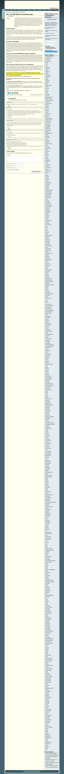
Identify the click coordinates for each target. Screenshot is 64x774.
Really (47, 571)
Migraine (47, 466)
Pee (46, 530)
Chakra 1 (47, 176)
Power (47, 554)
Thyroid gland (48, 710)
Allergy (47, 79)
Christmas (48, 188)
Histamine (47, 388)
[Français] (54, 8)
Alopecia (47, 82)
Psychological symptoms (50, 560)
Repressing (48, 587)
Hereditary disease (49, 383)
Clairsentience (48, 194)
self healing (48, 620)
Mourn (47, 478)
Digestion (47, 257)
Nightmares (48, 500)
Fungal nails (48, 341)
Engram (47, 289)
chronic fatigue (48, 191)
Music (47, 484)
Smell (47, 662)
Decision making (49, 235)
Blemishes (48, 136)
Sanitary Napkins (49, 607)
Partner (47, 526)
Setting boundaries (49, 631)
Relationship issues (49, 580)
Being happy (48, 128)
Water (47, 731)
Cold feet (47, 200)
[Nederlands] (56, 8)
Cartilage (47, 172)
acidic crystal (48, 61)
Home (7, 12)
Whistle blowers (49, 737)
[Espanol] (57, 8)
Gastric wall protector (50, 346)
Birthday (47, 131)
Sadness (47, 601)
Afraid (47, 73)
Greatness (48, 358)
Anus (47, 89)
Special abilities (49, 670)
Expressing (48, 292)
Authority (47, 110)
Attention (47, 107)
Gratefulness (48, 355)
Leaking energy (49, 428)
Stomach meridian (49, 676)
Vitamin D (47, 725)
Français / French (49, 331)
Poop (47, 547)
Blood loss (48, 140)
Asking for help (48, 103)
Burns (47, 157)
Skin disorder (48, 655)
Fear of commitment (49, 305)
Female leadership (49, 311)
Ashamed (47, 101)
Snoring (47, 667)
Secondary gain (49, 613)
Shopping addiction (49, 638)
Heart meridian (48, 379)
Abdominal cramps (49, 56)
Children (47, 187)
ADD (46, 65)
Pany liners (48, 523)
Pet (46, 541)
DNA (46, 262)
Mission (47, 470)
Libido (47, 437)
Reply (9, 105)
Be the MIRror (48, 125)
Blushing (47, 142)
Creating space (48, 220)
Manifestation (48, 454)
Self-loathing (48, 626)
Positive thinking (49, 548)
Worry (47, 745)
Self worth (47, 625)
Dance (47, 230)
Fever (47, 314)
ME (46, 458)
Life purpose (48, 439)
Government (48, 353)
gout (46, 352)
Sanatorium (48, 605)
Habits (47, 367)
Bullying (47, 154)
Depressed (48, 242)
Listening (47, 442)
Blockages (48, 137)
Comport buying (49, 205)
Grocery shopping (49, 364)
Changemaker (48, 182)
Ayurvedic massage (29, 45)
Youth (47, 748)
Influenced (48, 407)
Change (47, 181)
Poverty (47, 553)
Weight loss (48, 736)
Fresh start (48, 335)
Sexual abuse (48, 632)
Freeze (47, 332)
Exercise (47, 290)
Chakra (47, 175)
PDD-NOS (47, 529)
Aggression (48, 74)
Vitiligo (47, 728)
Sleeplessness (48, 661)
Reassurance (48, 572)
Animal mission (49, 85)
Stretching (48, 685)
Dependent (48, 241)
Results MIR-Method (49, 595)
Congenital (48, 209)
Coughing (47, 215)
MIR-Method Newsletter (50, 47)
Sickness (47, 647)
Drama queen (48, 265)
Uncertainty (48, 716)
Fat (46, 299)
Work (47, 740)
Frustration (48, 340)
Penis (47, 535)
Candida (47, 166)
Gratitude (47, 356)
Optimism (47, 511)
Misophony (48, 469)
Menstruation (48, 463)
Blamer (47, 134)
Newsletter (48, 499)
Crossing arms (48, 224)
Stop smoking (48, 680)
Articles (10, 12)
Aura (47, 109)
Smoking (47, 664)
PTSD (47, 563)
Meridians (47, 464)
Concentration (48, 206)
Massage (9, 90)
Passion (47, 527)
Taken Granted (48, 697)
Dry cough (48, 271)
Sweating (47, 694)
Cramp (47, 218)
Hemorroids (48, 382)
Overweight (48, 515)
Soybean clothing (49, 668)
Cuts (46, 229)
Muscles (47, 482)
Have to (47, 373)
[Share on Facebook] (3, 10)
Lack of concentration (50, 422)
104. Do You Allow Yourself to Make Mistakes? (14, 94)
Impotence (48, 400)
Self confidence (49, 619)
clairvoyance (48, 196)
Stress (47, 683)
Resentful (47, 589)
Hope (47, 391)
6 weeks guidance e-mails (51, 48)
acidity (47, 62)
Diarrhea (47, 254)
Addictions (48, 68)
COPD (47, 214)
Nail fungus (48, 487)
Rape (47, 568)
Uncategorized (48, 715)
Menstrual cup (48, 461)
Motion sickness (49, 475)
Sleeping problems (49, 659)
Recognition (48, 575)
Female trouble (48, 313)
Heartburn (48, 380)
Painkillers (48, 520)
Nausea (47, 493)
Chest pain (48, 184)
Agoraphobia (48, 76)
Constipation (48, 211)
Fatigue (47, 301)
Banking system (49, 119)
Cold (46, 199)
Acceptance (48, 59)
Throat (47, 707)
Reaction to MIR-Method (50, 569)
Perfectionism (48, 536)
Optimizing (48, 512)
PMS (46, 545)
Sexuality (47, 634)
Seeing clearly (48, 617)
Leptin (47, 431)
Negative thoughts (49, 494)
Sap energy (48, 608)
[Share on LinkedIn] (3, 14)
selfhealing (22, 90)
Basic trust (48, 124)
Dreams (47, 266)
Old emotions (48, 509)
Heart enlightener (49, 377)
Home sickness (49, 389)
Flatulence (48, 320)
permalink (27, 90)
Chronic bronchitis (49, 190)
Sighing (47, 649)
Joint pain (47, 421)
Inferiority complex (49, 404)
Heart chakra (48, 376)
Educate (47, 275)
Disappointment (49, 259)
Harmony (47, 371)
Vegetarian (48, 722)
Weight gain (48, 734)
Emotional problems (49, 281)
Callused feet (48, 160)
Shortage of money (49, 640)
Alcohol (47, 77)
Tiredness (47, 712)
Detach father (48, 248)
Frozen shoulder (49, 338)
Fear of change (48, 304)
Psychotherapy (48, 562)
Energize (47, 286)
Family (47, 296)
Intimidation (48, 418)
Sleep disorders (49, 658)
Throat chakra (48, 709)
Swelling (47, 695)
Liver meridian (48, 443)
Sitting (47, 653)
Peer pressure (48, 532)
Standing (47, 673)
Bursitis (47, 158)
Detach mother (48, 250)
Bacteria (47, 116)
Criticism (47, 223)
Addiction (47, 67)
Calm (47, 163)
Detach (47, 247)
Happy (47, 370)
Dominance (48, 263)
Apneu (47, 92)
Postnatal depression (50, 550)
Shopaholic (48, 637)
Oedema (47, 508)
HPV (46, 394)
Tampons (47, 698)
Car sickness (48, 167)
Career (47, 169)
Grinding (47, 362)
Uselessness (48, 721)
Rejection (47, 578)
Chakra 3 (47, 178)
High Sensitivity (49, 386)
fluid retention (48, 323)
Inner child (48, 409)
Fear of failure (48, 307)
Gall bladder (48, 343)
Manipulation (48, 455)
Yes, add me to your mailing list (13, 169)
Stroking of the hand (49, 688)
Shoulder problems (49, 643)
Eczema (47, 274)
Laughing (47, 425)
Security (47, 616)
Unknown (47, 718)
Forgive (47, 328)
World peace (48, 743)
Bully (47, 152)
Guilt (46, 365)
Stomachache (48, 679)
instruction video (14, 87)
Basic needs (48, 122)
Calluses (47, 161)
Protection (48, 557)
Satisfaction (48, 610)
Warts (47, 730)
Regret (47, 577)
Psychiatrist (48, 559)
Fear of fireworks (49, 308)
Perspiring (48, 539)
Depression (48, 244)
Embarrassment (49, 278)
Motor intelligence (49, 476)
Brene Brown (48, 148)
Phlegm (47, 542)
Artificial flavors (49, 98)
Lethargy (47, 433)
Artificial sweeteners (49, 100)
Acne (47, 64)
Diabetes (47, 251)
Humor (47, 395)
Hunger (47, 397)
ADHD (47, 70)
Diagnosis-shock (49, 253)
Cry (46, 226)
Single (47, 652)
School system (48, 611)
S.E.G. (47, 599)
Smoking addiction (49, 665)
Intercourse (48, 415)
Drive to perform (49, 269)
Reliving (47, 586)
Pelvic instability (49, 533)
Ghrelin (47, 349)
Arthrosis (47, 95)
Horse (47, 392)
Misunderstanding (49, 472)
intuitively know (19, 61)
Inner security (48, 410)
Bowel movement (49, 143)
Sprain (47, 671)
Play (46, 544)
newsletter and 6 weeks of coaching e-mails (31, 87)
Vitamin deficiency (49, 727)
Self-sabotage (48, 629)
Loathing (47, 445)
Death (47, 233)
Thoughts (47, 706)
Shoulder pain (48, 641)
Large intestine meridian (50, 424)
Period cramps (48, 538)
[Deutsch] (53, 8)
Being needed (48, 130)
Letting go (48, 434)
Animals (47, 86)
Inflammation (48, 406)
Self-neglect (48, 628)
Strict (47, 686)
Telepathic (48, 701)
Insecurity (47, 413)
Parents (47, 524)
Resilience (48, 592)
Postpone (47, 551)
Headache (48, 374)
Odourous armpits (49, 506)
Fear (46, 302)
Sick (46, 646)
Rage (47, 566)
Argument (47, 94)
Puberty (47, 565)
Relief (47, 584)
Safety (47, 602)
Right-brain (48, 596)
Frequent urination (49, 334)
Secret (47, 614)
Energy (47, 287)
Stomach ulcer (48, 677)
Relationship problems (50, 581)
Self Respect (48, 623)
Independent (48, 403)
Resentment (48, 590)
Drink (47, 268)
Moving (47, 481)
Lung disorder (48, 451)
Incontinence (48, 401)
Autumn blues (48, 113)
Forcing (47, 326)
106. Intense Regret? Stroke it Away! (36, 94)
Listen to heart (48, 440)
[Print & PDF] (3, 16)
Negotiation (48, 496)
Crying (47, 227)
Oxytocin (47, 517)
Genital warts (48, 347)
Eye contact (48, 295)
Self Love (47, 622)
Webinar (47, 733)
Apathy (47, 91)
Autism (47, 112)
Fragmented (48, 329)
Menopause (48, 460)
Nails (47, 488)
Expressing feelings (49, 293)
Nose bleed (48, 503)
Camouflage (48, 164)
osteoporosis (48, 514)
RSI (46, 598)
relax (38, 25)
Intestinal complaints (50, 416)
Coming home (48, 203)
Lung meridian (48, 452)
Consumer (48, 212)
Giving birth (48, 350)
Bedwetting (48, 127)
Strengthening (48, 682)
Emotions (47, 283)
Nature (47, 490)
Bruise (47, 149)
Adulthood (48, 71)
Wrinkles (47, 746)
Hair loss (47, 368)
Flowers (47, 322)
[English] (51, 8)
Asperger (47, 104)
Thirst (47, 704)
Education (48, 277)
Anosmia (47, 88)
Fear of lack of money (50, 310)
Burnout (47, 155)
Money (47, 473)
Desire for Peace (49, 245)
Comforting (48, 202)
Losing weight (48, 448)
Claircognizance (49, 193)
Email (8, 165)
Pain (46, 518)
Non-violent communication (51, 502)
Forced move (48, 325)
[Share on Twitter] (3, 12)
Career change (48, 170)
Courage (47, 217)
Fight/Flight (48, 317)
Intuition (47, 419)
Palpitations (48, 521)
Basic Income (48, 121)
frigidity (47, 337)
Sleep (47, 656)
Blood (47, 139)
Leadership (48, 427)
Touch (12, 90)
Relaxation (48, 583)
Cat (46, 173)
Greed (47, 359)
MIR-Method (10, 7)
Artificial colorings (49, 97)
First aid (47, 319)
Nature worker (48, 491)
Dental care (48, 239)
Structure (47, 689)
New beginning (48, 497)
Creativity (47, 221)
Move (47, 479)
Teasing (47, 700)
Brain (47, 145)
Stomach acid (48, 674)
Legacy (47, 430)
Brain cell (47, 146)
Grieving (47, 361)
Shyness (47, 644)
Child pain (48, 185)
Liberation (48, 436)
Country (8, 167)
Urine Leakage (48, 719)
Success (47, 692)
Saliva (47, 604)
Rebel (47, 574)
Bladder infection (49, 133)
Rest (46, 593)
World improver (49, 742)
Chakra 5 (47, 179)
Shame (47, 635)
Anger (47, 83)
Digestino (47, 256)
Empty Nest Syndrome (50, 284)
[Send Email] (3, 18)
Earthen (47, 272)
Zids (46, 749)
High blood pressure (49, 385)
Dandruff (47, 232)
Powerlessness (48, 556)
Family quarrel (48, 298)
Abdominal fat (48, 58)
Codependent (48, 197)
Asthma (47, 106)
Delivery (47, 238)
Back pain (47, 115)
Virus (47, 724)
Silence (47, 650)
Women (47, 739)
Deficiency (48, 236)
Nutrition (47, 505)
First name (8, 163)
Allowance (48, 80)
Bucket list (48, 151)
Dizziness (47, 260)
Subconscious (48, 691)
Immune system (49, 398)
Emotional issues (49, 280)
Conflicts (47, 208)
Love (47, 449)
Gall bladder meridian (50, 344)
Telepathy (47, 703)
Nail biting (47, 485)
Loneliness (48, 446)
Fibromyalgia (48, 316)
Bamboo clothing (49, 118)
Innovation (48, 412)
